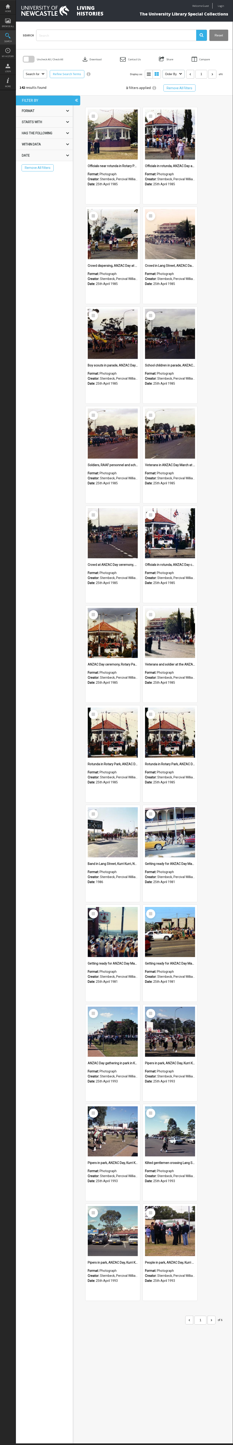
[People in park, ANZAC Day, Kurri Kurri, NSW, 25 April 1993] (170, 1231)
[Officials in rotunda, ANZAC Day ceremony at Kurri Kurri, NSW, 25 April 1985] (170, 533)
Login (8, 71)
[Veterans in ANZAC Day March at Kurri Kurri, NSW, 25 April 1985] (170, 434)
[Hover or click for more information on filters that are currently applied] (154, 88)
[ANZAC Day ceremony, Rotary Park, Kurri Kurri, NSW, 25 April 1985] (113, 633)
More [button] (8, 86)
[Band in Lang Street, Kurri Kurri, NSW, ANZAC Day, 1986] (113, 832)
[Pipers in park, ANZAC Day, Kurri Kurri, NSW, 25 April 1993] (170, 1032)
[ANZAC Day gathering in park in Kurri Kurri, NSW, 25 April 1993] (113, 1032)
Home (8, 11)
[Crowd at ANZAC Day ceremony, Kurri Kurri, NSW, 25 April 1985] (113, 533)
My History (8, 56)
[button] (201, 35)
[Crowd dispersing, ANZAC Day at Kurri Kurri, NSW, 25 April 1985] (113, 234)
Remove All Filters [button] (179, 88)
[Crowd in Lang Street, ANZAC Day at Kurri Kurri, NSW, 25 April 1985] (170, 234)
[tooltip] (88, 74)
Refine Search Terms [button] (67, 74)
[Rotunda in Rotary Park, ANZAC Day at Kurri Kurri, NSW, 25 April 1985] (113, 733)
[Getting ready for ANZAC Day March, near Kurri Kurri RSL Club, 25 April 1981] (113, 932)
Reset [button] (219, 35)
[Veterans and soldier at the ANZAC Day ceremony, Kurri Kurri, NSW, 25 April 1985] (170, 633)
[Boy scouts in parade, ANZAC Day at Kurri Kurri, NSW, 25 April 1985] (113, 334)
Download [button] (92, 59)
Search (8, 41)
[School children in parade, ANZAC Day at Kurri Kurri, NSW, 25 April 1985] (170, 334)
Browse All (8, 26)
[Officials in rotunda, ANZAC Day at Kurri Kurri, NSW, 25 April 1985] (170, 134)
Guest (206, 6)
